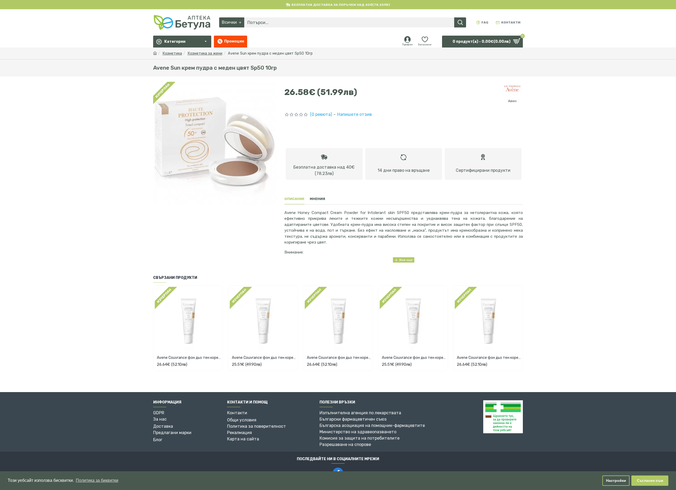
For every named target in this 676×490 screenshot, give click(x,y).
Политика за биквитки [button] (97, 480)
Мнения (317, 199)
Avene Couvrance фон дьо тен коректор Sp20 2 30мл (264, 357)
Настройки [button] (616, 480)
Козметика (172, 53)
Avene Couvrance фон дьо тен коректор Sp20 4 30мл (189, 357)
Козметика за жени (204, 53)
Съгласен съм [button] (650, 480)
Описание (294, 199)
